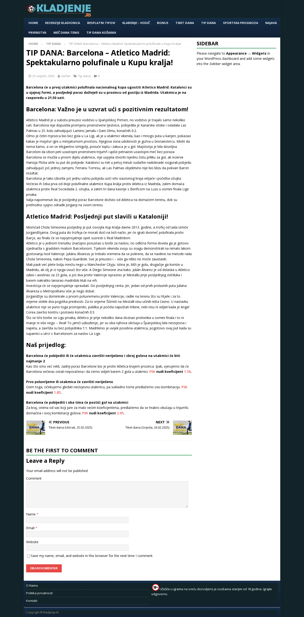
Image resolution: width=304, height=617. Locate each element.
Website (32, 542)
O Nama (32, 585)
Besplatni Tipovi (101, 23)
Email (30, 528)
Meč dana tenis (66, 32)
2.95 (120, 413)
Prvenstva (37, 32)
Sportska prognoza (240, 23)
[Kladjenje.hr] (60, 15)
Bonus (162, 23)
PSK (152, 371)
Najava (271, 23)
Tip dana (208, 23)
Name (31, 514)
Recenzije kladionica (62, 23)
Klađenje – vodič (136, 23)
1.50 (187, 371)
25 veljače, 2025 (43, 76)
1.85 (57, 392)
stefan (66, 76)
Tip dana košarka (101, 32)
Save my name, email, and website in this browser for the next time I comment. (92, 555)
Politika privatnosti (39, 593)
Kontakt (31, 600)
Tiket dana (185, 23)
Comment (34, 478)
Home (33, 23)
